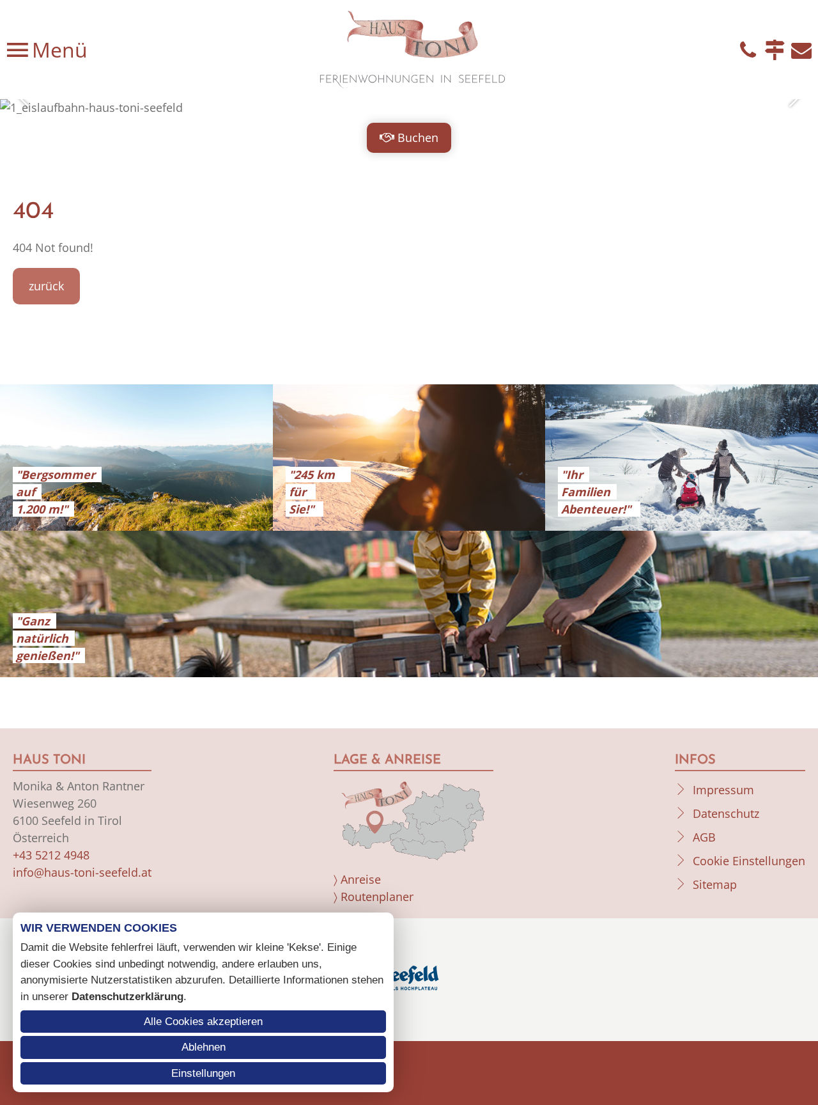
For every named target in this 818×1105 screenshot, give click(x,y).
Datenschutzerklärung (127, 997)
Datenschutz (726, 813)
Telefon (747, 50)
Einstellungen (203, 1073)
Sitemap (715, 884)
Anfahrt (774, 50)
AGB (704, 837)
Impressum (723, 789)
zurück (46, 286)
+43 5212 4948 (51, 855)
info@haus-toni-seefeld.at (82, 872)
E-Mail (801, 50)
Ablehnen (203, 1047)
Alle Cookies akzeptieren (203, 1021)
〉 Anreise (357, 879)
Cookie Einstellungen (749, 860)
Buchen (417, 137)
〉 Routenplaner (373, 896)
